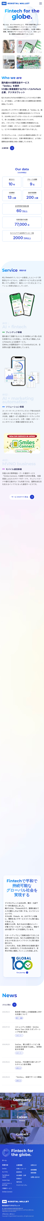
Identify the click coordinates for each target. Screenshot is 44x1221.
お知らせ (34, 1165)
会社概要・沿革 (21, 1175)
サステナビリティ (21, 1185)
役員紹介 (19, 1179)
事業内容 (5, 1165)
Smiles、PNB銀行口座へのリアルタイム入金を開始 (28, 1062)
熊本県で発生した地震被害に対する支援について (28, 1013)
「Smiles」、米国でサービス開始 (28, 1077)
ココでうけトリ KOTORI (7, 1184)
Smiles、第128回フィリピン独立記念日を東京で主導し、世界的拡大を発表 (28, 1046)
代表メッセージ (21, 1169)
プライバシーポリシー (8, 1214)
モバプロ (5, 1172)
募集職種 (33, 1173)
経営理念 (19, 1172)
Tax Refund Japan (6, 1176)
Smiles (4, 1168)
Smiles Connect (7, 1192)
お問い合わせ (35, 1177)
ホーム (4, 1160)
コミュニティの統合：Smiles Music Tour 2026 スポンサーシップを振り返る (27, 1029)
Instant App (6, 1180)
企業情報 (19, 1165)
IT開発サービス (7, 1188)
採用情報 (34, 1170)
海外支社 (19, 1182)
